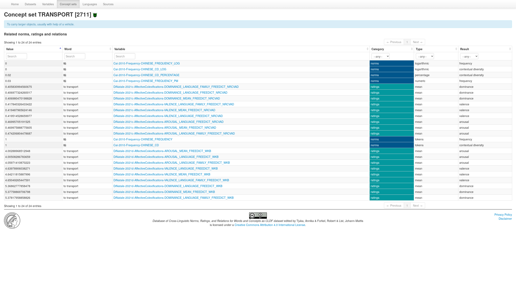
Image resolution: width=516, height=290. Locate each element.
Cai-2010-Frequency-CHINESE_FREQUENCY (142, 139)
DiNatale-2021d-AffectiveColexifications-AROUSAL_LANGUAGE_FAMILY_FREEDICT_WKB (171, 163)
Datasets (30, 4)
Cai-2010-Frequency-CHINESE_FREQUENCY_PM (145, 81)
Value (10, 49)
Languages (90, 4)
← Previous (394, 42)
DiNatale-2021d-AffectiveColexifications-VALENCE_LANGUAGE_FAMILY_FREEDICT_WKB (171, 180)
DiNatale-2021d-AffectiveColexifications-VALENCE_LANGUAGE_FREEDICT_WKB (165, 168)
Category (377, 49)
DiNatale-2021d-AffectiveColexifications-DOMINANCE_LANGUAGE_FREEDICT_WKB (167, 186)
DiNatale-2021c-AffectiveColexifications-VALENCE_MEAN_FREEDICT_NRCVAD (164, 110)
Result (464, 49)
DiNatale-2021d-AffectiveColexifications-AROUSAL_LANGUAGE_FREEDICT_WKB (165, 157)
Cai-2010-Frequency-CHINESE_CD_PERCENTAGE (146, 75)
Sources (108, 4)
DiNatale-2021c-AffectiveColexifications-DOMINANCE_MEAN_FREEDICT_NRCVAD (166, 98)
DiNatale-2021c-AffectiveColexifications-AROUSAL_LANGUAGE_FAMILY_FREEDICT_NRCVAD (174, 133)
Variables (48, 4)
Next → (417, 42)
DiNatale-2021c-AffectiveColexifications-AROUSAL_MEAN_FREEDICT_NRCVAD (164, 127)
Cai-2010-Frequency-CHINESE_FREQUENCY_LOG (146, 63)
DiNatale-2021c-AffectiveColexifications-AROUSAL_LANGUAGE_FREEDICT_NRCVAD (168, 122)
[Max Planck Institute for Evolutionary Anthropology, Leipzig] (12, 220)
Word (68, 49)
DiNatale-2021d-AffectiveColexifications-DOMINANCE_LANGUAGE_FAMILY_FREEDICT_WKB (173, 198)
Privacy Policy (503, 214)
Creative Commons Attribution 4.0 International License (270, 225)
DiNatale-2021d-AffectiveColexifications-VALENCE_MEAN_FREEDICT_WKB (161, 174)
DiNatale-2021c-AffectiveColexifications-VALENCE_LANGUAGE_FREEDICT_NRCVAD (168, 116)
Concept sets (68, 4)
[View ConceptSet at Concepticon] (95, 14)
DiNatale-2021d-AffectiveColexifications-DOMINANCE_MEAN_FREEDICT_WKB (164, 192)
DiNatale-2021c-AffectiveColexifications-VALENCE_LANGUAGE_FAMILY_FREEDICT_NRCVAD (173, 104)
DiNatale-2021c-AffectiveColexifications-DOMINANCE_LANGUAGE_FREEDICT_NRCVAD (170, 92)
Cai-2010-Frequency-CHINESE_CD (136, 145)
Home (15, 4)
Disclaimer (505, 218)
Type (419, 49)
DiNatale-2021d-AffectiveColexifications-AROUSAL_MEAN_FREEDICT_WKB (162, 151)
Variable (119, 49)
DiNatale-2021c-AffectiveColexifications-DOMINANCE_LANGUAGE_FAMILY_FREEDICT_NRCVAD (176, 87)
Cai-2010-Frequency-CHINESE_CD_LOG (139, 69)
